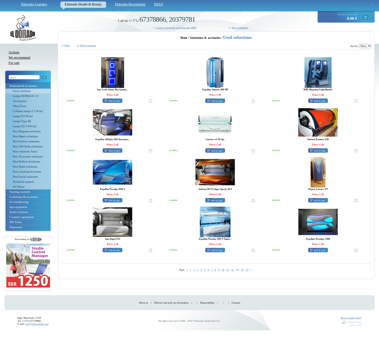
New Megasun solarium (27, 131)
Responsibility (207, 302)
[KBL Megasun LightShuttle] (318, 72)
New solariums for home (27, 171)
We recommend (19, 57)
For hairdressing (19, 202)
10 (223, 269)
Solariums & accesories (23, 86)
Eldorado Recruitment (130, 4)
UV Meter (18, 186)
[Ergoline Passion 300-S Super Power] (215, 221)
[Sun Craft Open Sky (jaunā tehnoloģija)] (112, 72)
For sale (14, 63)
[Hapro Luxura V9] (318, 172)
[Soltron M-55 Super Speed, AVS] (215, 172)
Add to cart (114, 101)
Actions (14, 52)
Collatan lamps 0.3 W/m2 (28, 111)
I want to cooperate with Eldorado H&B (176, 27)
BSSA (158, 4)
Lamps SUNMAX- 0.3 (26, 96)
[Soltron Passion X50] (318, 122)
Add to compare (88, 45)
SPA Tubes (15, 222)
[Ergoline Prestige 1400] (318, 221)
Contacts (236, 302)
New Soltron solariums (26, 141)
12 (232, 269)
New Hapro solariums (25, 136)
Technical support (23, 181)
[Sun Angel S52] (112, 221)
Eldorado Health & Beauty (83, 4)
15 (247, 269)
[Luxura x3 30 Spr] (215, 122)
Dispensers (15, 227)
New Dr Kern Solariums (26, 161)
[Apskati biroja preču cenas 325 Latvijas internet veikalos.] (351, 323)
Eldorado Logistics (34, 4)
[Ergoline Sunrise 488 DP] (215, 72)
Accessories (20, 101)
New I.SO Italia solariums (28, 146)
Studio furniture (18, 212)
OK (44, 77)
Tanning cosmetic (19, 191)
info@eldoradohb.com (37, 324)
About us (143, 302)
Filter (67, 45)
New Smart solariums (25, 166)
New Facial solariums (25, 176)
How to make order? (351, 317)
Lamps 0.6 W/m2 (23, 116)
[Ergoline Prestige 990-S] (112, 172)
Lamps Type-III (22, 121)
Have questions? (240, 27)
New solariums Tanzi (25, 151)
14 (242, 269)
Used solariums (22, 91)
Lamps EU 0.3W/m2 (25, 126)
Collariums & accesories (23, 196)
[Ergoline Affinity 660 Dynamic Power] (112, 122)
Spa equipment (18, 207)
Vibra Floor (19, 106)
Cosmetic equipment (21, 217)
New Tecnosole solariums (28, 156)
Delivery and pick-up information (171, 302)
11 (228, 269)
